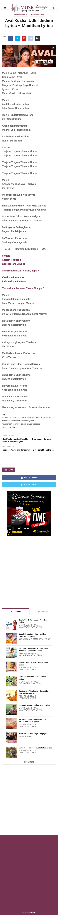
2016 (15, 417)
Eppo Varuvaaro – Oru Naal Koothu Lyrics (33, 664)
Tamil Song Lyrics (37, 15)
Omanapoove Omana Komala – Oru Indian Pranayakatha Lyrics (33, 649)
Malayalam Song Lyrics (30, 627)
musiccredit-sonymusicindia (14, 424)
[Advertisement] (29, 571)
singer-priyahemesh (10, 427)
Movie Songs (25, 736)
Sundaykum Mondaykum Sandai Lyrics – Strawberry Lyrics (35, 692)
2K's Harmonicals (20, 15)
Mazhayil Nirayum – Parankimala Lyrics (33, 678)
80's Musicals (25, 639)
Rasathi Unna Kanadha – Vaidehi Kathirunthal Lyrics (32, 635)
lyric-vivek (47, 417)
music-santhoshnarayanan (22, 421)
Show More (29, 762)
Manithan (6, 421)
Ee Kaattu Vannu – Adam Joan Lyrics (34, 705)
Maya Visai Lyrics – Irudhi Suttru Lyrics (35, 748)
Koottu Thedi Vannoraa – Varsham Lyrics (33, 621)
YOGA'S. (33, 912)
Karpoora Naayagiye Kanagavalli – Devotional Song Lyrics (28, 450)
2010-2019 (6, 417)
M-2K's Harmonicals (28, 625)
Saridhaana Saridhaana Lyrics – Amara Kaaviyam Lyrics (32, 720)
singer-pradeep (33, 424)
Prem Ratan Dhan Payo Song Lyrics (33, 734)
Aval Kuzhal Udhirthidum (31, 417)
